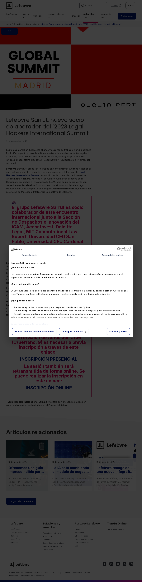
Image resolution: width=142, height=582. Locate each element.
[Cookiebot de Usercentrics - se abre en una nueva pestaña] (119, 249)
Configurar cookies (72, 331)
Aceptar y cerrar (118, 331)
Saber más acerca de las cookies (29, 324)
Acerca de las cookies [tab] (112, 255)
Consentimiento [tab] (29, 255)
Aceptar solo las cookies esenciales (34, 331)
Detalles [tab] (71, 255)
